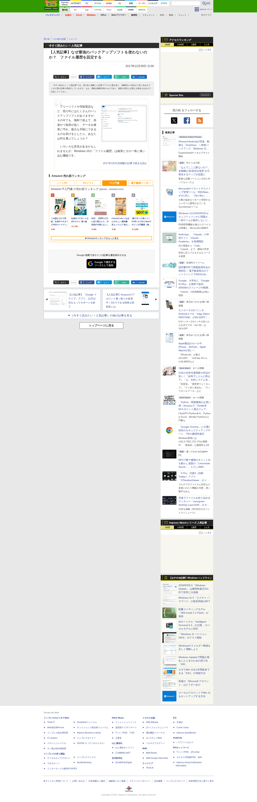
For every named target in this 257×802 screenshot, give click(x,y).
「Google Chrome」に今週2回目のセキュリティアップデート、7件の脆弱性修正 (194, 430)
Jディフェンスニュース (157, 727)
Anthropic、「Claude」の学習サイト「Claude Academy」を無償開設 (194, 238)
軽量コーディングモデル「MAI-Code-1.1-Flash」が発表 (193, 613)
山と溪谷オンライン (124, 747)
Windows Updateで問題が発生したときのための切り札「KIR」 (194, 661)
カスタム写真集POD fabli (189, 757)
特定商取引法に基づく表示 (201, 781)
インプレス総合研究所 (57, 733)
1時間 (167, 44)
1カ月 (206, 44)
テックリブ (147, 763)
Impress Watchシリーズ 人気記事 (188, 522)
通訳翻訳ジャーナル (155, 733)
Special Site (176, 95)
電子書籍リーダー (141, 183)
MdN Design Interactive (157, 758)
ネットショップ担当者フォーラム (92, 727)
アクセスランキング (180, 39)
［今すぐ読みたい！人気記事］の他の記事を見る (101, 315)
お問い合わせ (78, 781)
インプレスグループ (175, 781)
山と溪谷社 (117, 743)
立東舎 (118, 738)
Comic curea (183, 727)
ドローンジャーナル (56, 743)
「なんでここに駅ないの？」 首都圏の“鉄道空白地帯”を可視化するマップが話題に (196, 171)
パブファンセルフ (185, 742)
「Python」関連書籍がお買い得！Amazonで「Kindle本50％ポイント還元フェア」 (195, 406)
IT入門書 (114, 183)
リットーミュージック (125, 722)
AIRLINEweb (152, 722)
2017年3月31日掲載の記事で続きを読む (125, 163)
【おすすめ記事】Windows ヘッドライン (190, 578)
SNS (162, 15)
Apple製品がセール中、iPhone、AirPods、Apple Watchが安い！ (192, 347)
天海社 (180, 722)
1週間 (193, 44)
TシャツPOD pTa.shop (188, 752)
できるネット (53, 763)
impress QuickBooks (186, 733)
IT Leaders (52, 738)
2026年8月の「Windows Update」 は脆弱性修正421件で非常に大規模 (194, 589)
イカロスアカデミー (155, 743)
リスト (74, 77)
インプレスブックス (86, 757)
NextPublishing (84, 762)
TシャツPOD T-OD (124, 733)
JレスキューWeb (154, 738)
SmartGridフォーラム (87, 722)
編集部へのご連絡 (117, 781)
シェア (89, 77)
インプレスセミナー (86, 738)
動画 (171, 15)
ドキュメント (148, 15)
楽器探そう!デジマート (126, 727)
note (124, 77)
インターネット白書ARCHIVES (62, 768)
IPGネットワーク (181, 747)
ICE (175, 718)
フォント (182, 15)
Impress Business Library (89, 733)
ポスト (63, 77)
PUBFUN (177, 738)
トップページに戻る (101, 325)
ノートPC (62, 183)
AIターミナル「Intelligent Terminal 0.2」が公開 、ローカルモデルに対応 (194, 625)
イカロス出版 (148, 718)
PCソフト (88, 183)
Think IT (51, 722)
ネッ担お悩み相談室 (56, 748)
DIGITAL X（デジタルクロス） (91, 743)
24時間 (180, 44)
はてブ (106, 77)
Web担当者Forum (55, 727)
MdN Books (151, 753)
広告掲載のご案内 (96, 781)
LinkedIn (141, 77)
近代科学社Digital (123, 762)
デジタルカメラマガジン (58, 758)
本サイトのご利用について (56, 781)
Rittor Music (118, 718)
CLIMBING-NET (122, 753)
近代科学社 (117, 758)
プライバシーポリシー (139, 781)
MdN (144, 748)
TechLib (150, 767)
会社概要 (158, 781)
